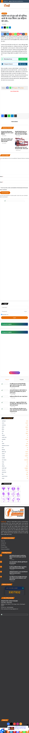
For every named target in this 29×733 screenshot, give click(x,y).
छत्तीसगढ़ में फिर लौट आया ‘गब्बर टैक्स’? (19, 396)
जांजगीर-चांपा (4, 437)
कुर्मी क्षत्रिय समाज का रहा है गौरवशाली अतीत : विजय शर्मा (21, 148)
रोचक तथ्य (4, 470)
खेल (2, 433)
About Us (3, 540)
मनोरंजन (3, 453)
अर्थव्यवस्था (4, 425)
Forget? (25, 311)
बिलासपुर (3, 449)
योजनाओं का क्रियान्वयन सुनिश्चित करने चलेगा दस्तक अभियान (7, 133)
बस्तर (3, 447)
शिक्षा (3, 474)
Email (1, 182)
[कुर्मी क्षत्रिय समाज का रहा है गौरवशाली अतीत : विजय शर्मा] (21, 142)
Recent (7, 379)
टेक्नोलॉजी (3, 439)
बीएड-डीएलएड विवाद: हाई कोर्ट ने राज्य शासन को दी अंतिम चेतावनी (7, 140)
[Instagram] (21, 34)
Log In (14, 317)
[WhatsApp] (7, 27)
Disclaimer (3, 545)
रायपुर (3, 464)
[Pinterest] (10, 34)
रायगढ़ (3, 462)
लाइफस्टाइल (4, 472)
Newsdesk (4, 24)
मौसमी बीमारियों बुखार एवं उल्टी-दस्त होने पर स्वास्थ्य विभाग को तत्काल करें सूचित (21, 133)
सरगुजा (3, 478)
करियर (3, 427)
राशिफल (3, 466)
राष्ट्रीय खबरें (4, 468)
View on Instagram (14, 372)
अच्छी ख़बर (4, 421)
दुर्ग (2, 441)
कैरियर (3, 429)
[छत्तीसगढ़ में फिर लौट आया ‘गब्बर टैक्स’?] (5, 398)
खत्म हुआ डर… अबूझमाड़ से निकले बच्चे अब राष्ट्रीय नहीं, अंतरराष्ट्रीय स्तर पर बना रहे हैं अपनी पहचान (18, 404)
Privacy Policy (4, 547)
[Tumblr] (23, 34)
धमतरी (3, 443)
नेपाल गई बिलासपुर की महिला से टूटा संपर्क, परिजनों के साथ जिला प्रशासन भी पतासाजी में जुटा (18, 410)
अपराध (3, 423)
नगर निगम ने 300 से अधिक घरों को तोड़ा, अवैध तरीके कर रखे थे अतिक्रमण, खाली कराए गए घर (18, 578)
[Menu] (1, 6)
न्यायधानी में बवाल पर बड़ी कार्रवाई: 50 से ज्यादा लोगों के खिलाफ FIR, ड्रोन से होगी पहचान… (18, 391)
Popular (22, 379)
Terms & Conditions (5, 549)
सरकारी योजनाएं (4, 476)
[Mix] (13, 34)
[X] (5, 27)
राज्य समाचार (4, 13)
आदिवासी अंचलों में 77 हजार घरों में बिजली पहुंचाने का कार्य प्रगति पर (18, 572)
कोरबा (3, 431)
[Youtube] (18, 34)
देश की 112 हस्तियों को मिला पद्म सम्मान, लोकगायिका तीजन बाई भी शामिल (18, 567)
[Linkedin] (7, 34)
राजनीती (3, 455)
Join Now (23, 59)
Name (1, 176)
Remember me (5, 314)
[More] (26, 34)
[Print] (15, 116)
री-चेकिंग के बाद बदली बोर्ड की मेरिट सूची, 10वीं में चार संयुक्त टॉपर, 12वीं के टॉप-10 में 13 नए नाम (18, 385)
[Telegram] (10, 27)
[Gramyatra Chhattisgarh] (6, 6)
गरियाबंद (3, 435)
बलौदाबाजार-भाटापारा (5, 445)
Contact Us (3, 543)
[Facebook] (2, 27)
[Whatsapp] (15, 34)
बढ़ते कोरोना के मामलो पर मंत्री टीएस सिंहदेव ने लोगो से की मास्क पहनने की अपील (17, 557)
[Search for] (27, 6)
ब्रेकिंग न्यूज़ (4, 451)
